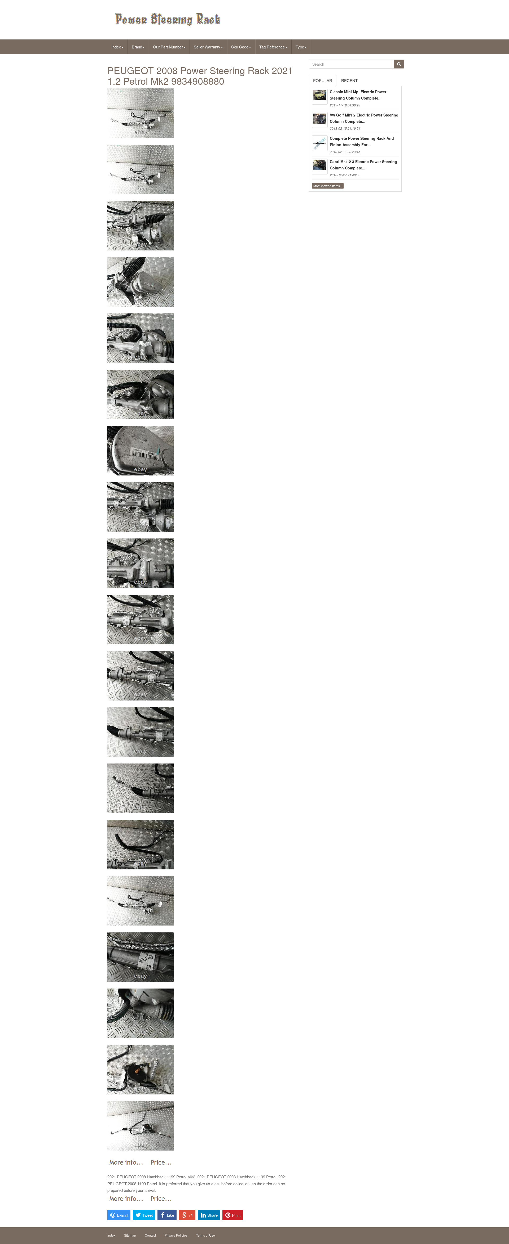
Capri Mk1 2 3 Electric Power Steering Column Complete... (363, 164)
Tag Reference (272, 47)
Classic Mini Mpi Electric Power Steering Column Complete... (358, 95)
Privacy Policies (176, 1235)
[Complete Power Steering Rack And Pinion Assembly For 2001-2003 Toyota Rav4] (320, 143)
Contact (150, 1235)
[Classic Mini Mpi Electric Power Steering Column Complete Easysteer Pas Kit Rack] (320, 97)
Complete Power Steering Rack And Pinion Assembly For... (362, 141)
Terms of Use (205, 1235)
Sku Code (239, 47)
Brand (137, 47)
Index (116, 47)
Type (300, 47)
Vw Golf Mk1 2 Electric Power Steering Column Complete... (364, 118)
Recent (349, 80)
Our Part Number (168, 47)
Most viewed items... (327, 185)
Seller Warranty (207, 47)
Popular (322, 80)
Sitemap (130, 1235)
